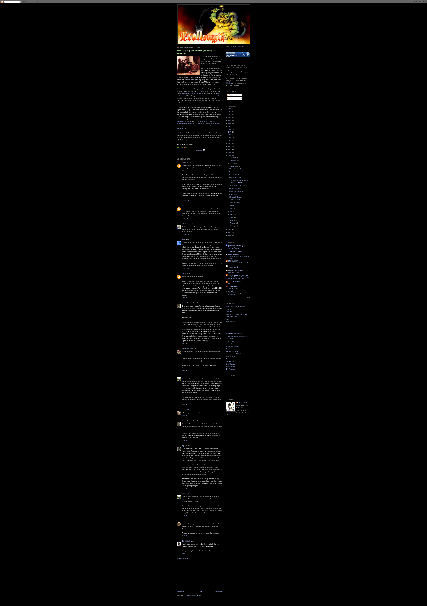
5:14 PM (185, 440)
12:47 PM (185, 234)
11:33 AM (185, 201)
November (233, 160)
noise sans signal (234, 266)
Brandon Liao (230, 349)
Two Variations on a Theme (238, 185)
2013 (230, 143)
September (233, 166)
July (231, 208)
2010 (230, 152)
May (231, 214)
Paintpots (229, 359)
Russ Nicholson (231, 356)
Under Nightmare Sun (234, 267)
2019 (230, 126)
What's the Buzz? (235, 177)
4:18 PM (185, 405)
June (231, 211)
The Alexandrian (233, 254)
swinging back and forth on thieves (192, 93)
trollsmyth (243, 402)
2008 (230, 229)
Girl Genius (229, 311)
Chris (183, 206)
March (232, 220)
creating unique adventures (213, 96)
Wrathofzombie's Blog (235, 245)
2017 (230, 132)
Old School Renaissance (192, 152)
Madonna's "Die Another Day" (238, 172)
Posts (230, 95)
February (233, 223)
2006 (230, 235)
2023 (230, 115)
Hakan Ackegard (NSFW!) (234, 334)
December (233, 158)
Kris (229, 283)
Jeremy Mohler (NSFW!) (233, 354)
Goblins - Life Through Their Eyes (236, 314)
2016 (230, 135)
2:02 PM (185, 343)
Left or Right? (233, 194)
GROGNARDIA (233, 261)
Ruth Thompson (231, 366)
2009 (230, 155)
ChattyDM (185, 162)
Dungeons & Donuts (235, 251)
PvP (227, 324)
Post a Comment (182, 559)
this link (229, 83)
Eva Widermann (231, 369)
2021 (230, 120)
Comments (232, 99)
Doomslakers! (233, 286)
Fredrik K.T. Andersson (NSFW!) (236, 336)
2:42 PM (185, 536)
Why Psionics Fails (233, 272)
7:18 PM (185, 516)
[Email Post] (203, 150)
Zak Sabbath (186, 541)
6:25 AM (185, 554)
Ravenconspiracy (238, 46)
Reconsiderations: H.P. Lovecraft (238, 263)
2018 (230, 129)
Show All (248, 297)
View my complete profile (235, 418)
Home (200, 591)
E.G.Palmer (185, 224)
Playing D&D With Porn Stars (238, 275)
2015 (230, 138)
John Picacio (230, 361)
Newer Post (180, 591)
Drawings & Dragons (232, 346)
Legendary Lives (233, 288)
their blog (229, 72)
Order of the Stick (231, 317)
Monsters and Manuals (236, 270)
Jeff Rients (185, 273)
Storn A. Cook (230, 344)
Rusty (184, 239)
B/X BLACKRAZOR (234, 282)
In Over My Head (234, 175)
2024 (230, 112)
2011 (230, 149)
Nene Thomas (230, 364)
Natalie (184, 376)
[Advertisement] (193, 575)
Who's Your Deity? (235, 169)
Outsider (228, 319)
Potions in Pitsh (234, 188)
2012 (230, 146)
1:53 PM (185, 298)
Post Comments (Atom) (193, 595)
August (232, 206)
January (232, 226)
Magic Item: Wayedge (236, 191)
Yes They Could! (234, 202)
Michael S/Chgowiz (188, 348)
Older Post (219, 591)
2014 (230, 141)
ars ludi (230, 291)
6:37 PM (185, 488)
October (232, 163)
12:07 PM (185, 219)
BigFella (184, 446)
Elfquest (228, 309)
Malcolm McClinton (232, 351)
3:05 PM (185, 371)
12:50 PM (185, 268)
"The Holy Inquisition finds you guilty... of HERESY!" (196, 52)
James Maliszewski (188, 303)
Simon (184, 521)
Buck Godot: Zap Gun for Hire (235, 306)
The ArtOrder (230, 339)
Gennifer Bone (230, 341)
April (231, 217)
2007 (230, 232)
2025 (230, 109)
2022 (230, 117)
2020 (230, 123)
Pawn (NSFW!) (230, 322)
